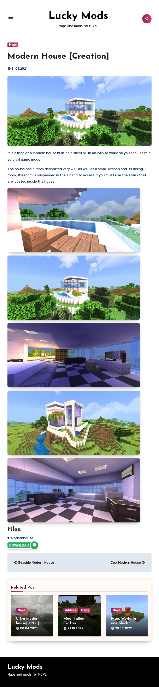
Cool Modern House (126, 563)
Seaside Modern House (35, 563)
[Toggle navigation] (10, 18)
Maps (13, 44)
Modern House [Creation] (58, 56)
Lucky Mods (78, 16)
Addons (70, 610)
